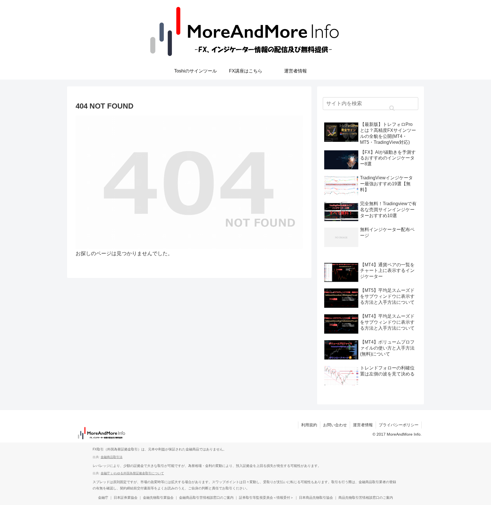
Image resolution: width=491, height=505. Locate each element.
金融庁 (103, 498)
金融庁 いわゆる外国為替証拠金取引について (132, 473)
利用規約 (309, 425)
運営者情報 (363, 425)
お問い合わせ (335, 425)
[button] (391, 108)
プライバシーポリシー (399, 425)
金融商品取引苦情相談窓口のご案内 (206, 498)
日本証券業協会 (126, 498)
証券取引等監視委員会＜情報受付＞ (266, 498)
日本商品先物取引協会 (316, 498)
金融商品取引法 (111, 457)
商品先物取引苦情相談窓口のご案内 (365, 498)
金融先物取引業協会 (158, 498)
